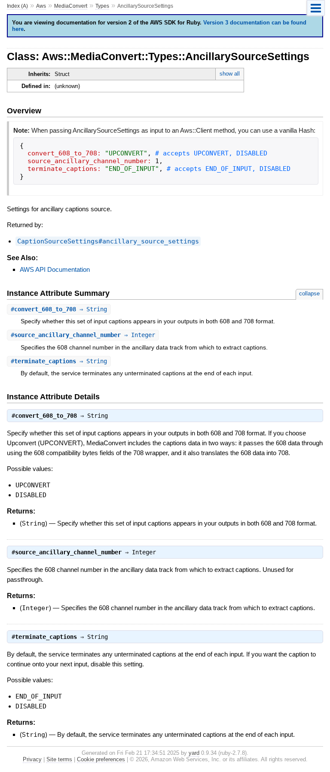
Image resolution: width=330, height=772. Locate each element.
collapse (309, 293)
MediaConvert (70, 6)
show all (230, 73)
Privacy (32, 759)
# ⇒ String (59, 309)
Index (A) (17, 6)
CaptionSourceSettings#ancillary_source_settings (108, 241)
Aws (41, 6)
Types (102, 6)
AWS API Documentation (55, 269)
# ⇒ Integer (83, 334)
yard (194, 753)
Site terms (59, 759)
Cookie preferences (101, 759)
